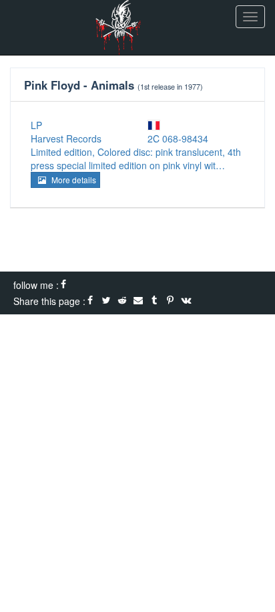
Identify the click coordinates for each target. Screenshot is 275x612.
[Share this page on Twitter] (106, 301)
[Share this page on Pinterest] (170, 301)
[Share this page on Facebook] (90, 301)
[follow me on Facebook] (63, 285)
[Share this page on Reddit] (122, 301)
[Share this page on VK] (186, 301)
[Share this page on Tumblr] (154, 301)
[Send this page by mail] (138, 301)
